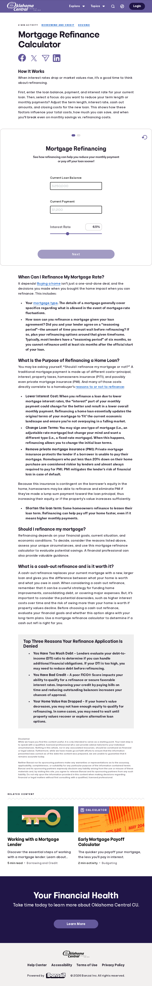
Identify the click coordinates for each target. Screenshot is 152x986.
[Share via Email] (45, 58)
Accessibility (61, 974)
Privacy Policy (113, 974)
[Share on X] (33, 58)
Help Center (37, 974)
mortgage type (46, 303)
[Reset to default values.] (144, 138)
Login (137, 6)
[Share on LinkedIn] (56, 58)
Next (76, 254)
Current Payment (46, 202)
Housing (87, 25)
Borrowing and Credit (60, 25)
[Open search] (112, 6)
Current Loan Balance (50, 178)
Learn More (76, 933)
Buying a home (51, 284)
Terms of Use (87, 974)
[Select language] (121, 6)
